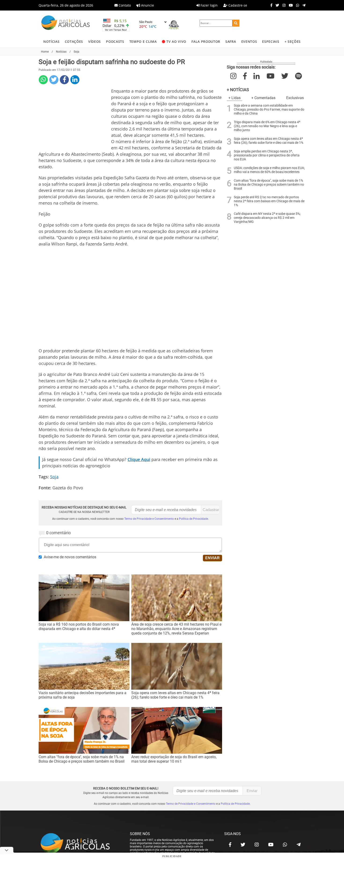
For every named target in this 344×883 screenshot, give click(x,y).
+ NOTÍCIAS (238, 89)
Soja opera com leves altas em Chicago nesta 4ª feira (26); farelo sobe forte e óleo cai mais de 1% (268, 141)
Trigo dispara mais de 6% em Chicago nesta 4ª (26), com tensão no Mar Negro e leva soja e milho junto (267, 126)
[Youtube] (289, 5)
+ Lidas (234, 98)
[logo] (80, 843)
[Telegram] (302, 5)
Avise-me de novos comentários (70, 557)
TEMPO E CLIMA (143, 41)
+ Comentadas (263, 98)
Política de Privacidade (193, 518)
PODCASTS (115, 41)
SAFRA (230, 41)
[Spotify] (298, 76)
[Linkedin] (75, 79)
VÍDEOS (94, 41)
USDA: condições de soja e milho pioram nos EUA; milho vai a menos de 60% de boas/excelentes (269, 170)
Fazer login (209, 5)
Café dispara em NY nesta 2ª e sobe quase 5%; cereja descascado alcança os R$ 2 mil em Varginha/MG (267, 218)
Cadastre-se (237, 5)
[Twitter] (276, 5)
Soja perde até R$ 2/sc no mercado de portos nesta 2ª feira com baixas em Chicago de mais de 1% (269, 201)
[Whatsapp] (296, 5)
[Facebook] (270, 5)
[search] (235, 23)
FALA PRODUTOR (205, 41)
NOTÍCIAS (51, 41)
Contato (124, 5)
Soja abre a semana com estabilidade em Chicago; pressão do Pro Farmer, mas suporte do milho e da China (269, 109)
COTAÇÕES (74, 41)
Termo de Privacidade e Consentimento (149, 518)
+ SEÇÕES (293, 41)
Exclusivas (295, 98)
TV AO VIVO (176, 41)
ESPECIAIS (270, 41)
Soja (54, 476)
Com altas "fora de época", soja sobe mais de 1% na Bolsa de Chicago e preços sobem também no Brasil (269, 185)
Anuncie (147, 5)
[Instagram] (282, 5)
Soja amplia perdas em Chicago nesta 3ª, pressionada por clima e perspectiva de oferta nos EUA (267, 155)
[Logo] (65, 23)
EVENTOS (249, 41)
